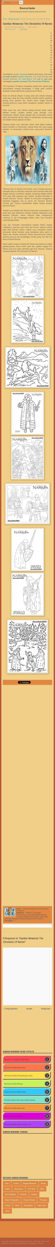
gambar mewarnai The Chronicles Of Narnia (31, 81)
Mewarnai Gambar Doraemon (14, 1067)
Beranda (29, 1008)
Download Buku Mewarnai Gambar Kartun (19, 1100)
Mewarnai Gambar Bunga (13, 1083)
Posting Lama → (46, 1008)
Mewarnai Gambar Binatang (14, 1108)
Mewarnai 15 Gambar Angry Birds (16, 1059)
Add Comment (32, 27)
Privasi (40, 1243)
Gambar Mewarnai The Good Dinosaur (33, 77)
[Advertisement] (26, 44)
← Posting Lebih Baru (10, 1008)
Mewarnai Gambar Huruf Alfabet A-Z (17, 1124)
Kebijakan (32, 1243)
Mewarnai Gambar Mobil (13, 1116)
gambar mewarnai (20, 74)
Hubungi (24, 1243)
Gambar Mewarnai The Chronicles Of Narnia (27, 23)
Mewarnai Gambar (27, 8)
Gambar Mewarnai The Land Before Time (20, 79)
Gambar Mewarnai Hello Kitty (15, 1092)
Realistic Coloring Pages (10, 1243)
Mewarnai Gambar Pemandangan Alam (18, 1075)
